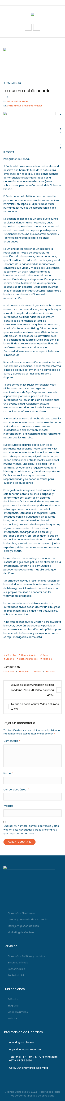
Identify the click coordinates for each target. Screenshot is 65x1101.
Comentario (11, 741)
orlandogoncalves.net (22, 1042)
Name (8, 773)
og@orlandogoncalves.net (25, 1049)
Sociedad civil (16, 975)
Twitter (37, 671)
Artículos (13, 999)
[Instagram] (29, 1085)
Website (8, 806)
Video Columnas (18, 1012)
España (10, 658)
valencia (47, 658)
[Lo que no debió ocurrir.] (32, 62)
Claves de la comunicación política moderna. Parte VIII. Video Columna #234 (32, 690)
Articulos (28, 105)
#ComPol (11, 655)
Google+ (24, 671)
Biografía (13, 1005)
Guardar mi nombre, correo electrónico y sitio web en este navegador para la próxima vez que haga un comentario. (31, 829)
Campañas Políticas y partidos (26, 956)
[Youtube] (35, 1085)
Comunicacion (29, 655)
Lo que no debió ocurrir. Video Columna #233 (35, 706)
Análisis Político (14, 105)
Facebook (8, 671)
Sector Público (16, 969)
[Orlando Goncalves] (32, 15)
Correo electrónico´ (16, 789)
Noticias (38, 105)
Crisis (45, 655)
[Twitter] (40, 1085)
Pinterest (50, 671)
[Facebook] (24, 1085)
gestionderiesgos (28, 658)
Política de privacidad (41, 1095)
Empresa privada (18, 962)
